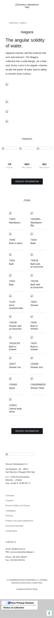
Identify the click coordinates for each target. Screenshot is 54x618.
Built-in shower (34, 327)
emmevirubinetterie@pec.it (22, 552)
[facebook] (29, 567)
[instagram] (25, 567)
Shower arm (36, 367)
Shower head (37, 388)
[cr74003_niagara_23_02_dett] (7, 111)
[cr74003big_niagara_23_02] (7, 101)
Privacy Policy (25, 583)
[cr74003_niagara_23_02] (7, 84)
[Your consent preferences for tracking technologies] (49, 613)
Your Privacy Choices (22, 602)
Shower (34, 305)
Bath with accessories (36, 265)
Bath (11, 264)
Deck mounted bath (16, 306)
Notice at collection (13, 607)
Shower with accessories (15, 327)
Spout (12, 388)
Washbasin (14, 222)
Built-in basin (15, 243)
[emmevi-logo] (27, 4)
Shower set (15, 367)
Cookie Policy (37, 583)
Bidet (33, 243)
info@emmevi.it (18, 549)
